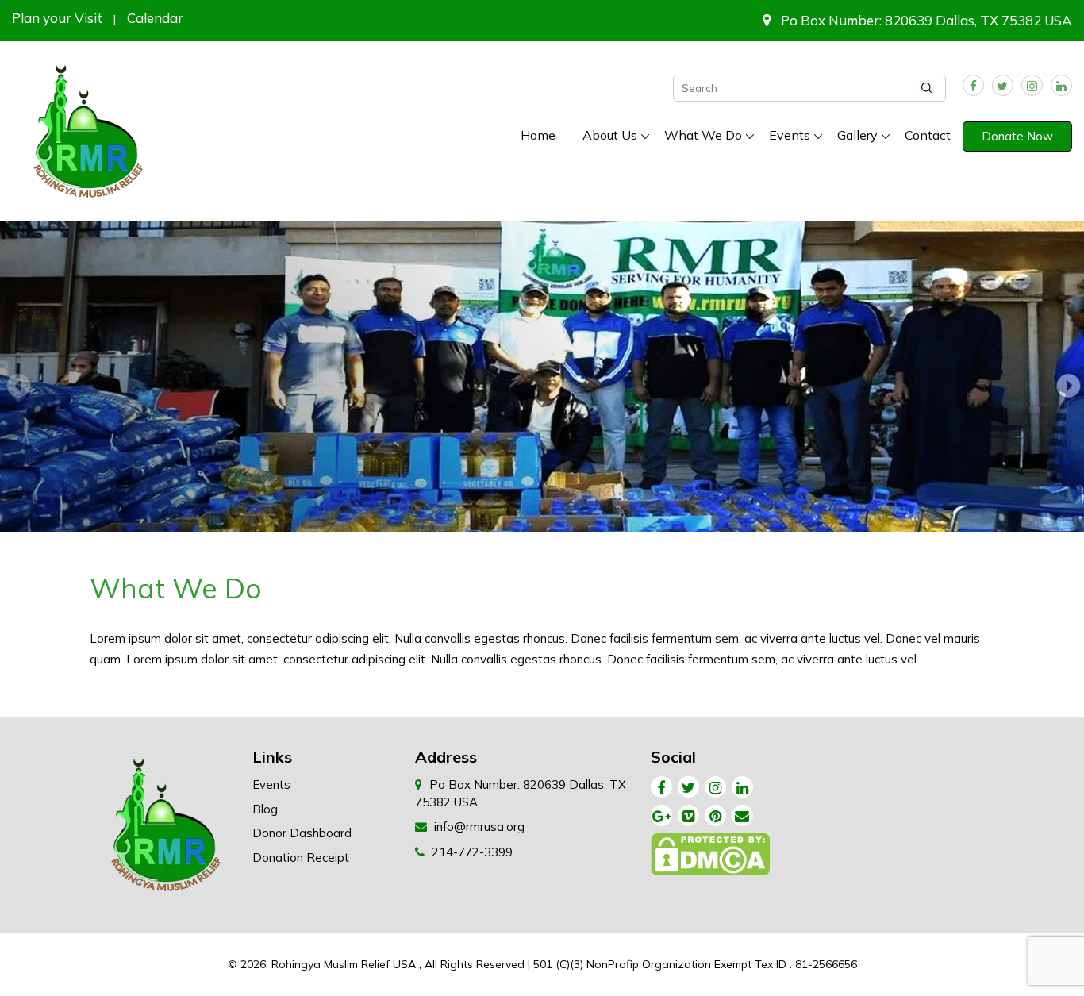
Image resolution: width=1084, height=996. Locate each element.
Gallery (857, 135)
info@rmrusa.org (479, 826)
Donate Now (1017, 136)
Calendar (155, 18)
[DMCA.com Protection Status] (711, 858)
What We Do (703, 135)
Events (789, 135)
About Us (609, 135)
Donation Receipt (300, 857)
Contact (928, 135)
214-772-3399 (472, 851)
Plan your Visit (57, 18)
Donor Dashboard (302, 832)
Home (538, 135)
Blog (265, 809)
